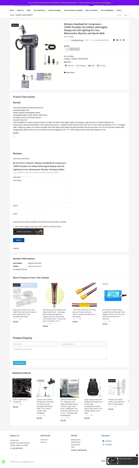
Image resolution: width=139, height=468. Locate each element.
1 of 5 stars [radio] (22, 177)
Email (15, 214)
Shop (28, 10)
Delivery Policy (76, 440)
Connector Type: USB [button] (20, 120)
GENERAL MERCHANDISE (24, 15)
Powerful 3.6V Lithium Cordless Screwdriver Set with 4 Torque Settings (116, 402)
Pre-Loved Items (39, 10)
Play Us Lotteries (92, 10)
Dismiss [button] (108, 3)
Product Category (54, 10)
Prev (119, 15)
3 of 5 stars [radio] (27, 177)
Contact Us (44, 440)
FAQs (73, 447)
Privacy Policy (75, 445)
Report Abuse (70, 72)
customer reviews (77, 40)
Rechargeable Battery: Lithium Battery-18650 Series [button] (30, 115)
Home (12, 10)
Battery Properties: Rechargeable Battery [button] (26, 113)
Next (125, 15)
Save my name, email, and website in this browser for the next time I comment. (40, 222)
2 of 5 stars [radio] (25, 177)
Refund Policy (75, 442)
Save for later (74, 49)
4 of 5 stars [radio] (30, 177)
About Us (20, 10)
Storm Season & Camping (73, 10)
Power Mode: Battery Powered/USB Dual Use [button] (28, 108)
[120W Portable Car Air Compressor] (21, 388)
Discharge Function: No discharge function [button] (27, 117)
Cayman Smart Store (102, 40)
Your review (17, 180)
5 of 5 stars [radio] (32, 177)
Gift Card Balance (107, 10)
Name (15, 206)
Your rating (16, 177)
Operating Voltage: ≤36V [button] (21, 110)
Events (119, 10)
